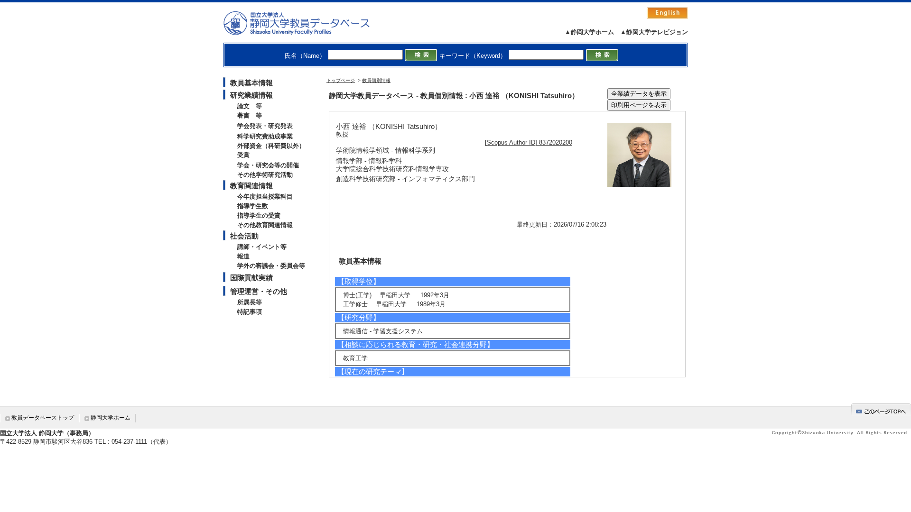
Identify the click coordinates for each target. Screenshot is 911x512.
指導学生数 (252, 206)
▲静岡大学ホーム (589, 32)
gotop (881, 409)
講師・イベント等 (262, 246)
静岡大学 (306, 23)
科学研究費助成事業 (265, 136)
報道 (243, 256)
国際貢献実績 (251, 278)
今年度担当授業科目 (265, 196)
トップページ (340, 80)
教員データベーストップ (42, 417)
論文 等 (249, 106)
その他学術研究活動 (265, 174)
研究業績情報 (251, 95)
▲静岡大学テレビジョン (654, 32)
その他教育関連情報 (265, 225)
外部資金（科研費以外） (271, 145)
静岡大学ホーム (110, 417)
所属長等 (249, 302)
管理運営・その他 (258, 291)
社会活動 (244, 236)
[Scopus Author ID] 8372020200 (528, 142)
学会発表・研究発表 (265, 125)
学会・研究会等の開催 (268, 165)
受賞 (243, 154)
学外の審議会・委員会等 (271, 265)
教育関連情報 (251, 186)
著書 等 (249, 115)
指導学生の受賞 (258, 215)
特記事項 (249, 311)
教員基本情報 (251, 83)
